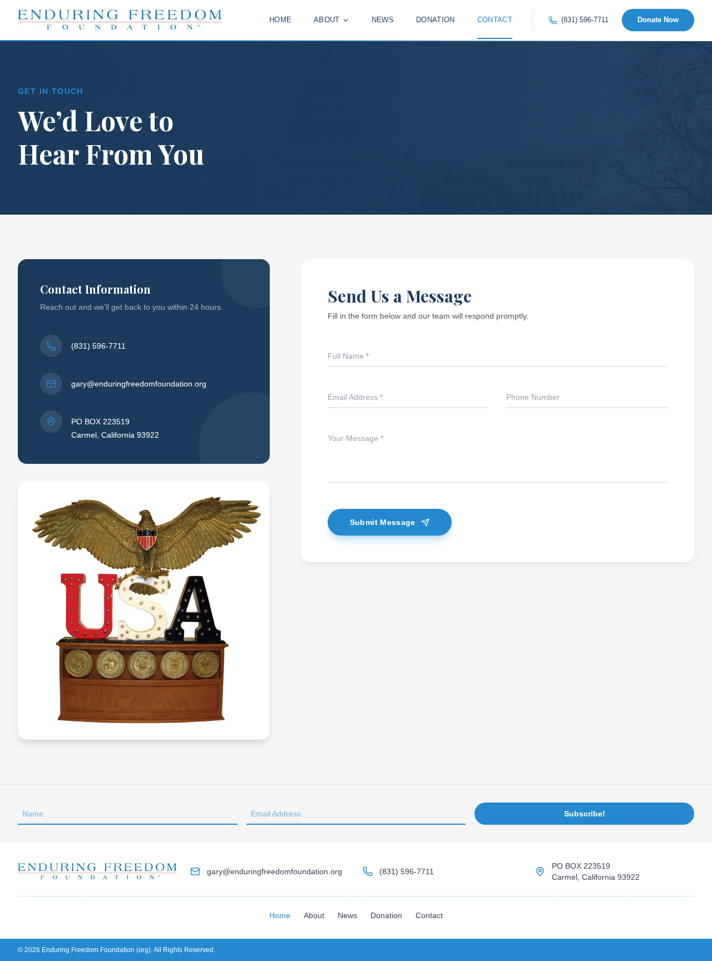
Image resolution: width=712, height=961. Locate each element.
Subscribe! (584, 813)
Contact (494, 20)
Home (280, 20)
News (383, 20)
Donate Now (658, 20)
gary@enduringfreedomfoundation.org (138, 383)
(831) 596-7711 (585, 20)
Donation (435, 20)
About (327, 20)
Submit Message (383, 522)
